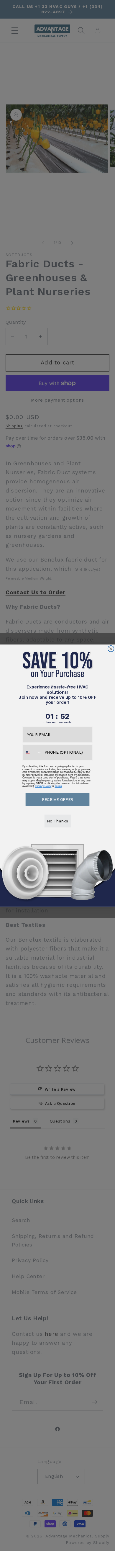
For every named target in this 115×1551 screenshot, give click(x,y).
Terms (58, 786)
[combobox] (32, 752)
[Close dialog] (111, 648)
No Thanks (57, 820)
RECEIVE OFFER (57, 799)
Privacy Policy (43, 786)
